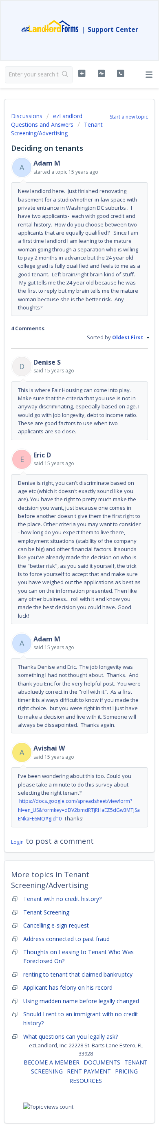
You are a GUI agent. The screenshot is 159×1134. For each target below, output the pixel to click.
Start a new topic (129, 116)
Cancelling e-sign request (56, 925)
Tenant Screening (46, 912)
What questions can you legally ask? (70, 1036)
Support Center (113, 29)
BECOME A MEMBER (52, 1062)
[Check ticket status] (101, 73)
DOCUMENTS (102, 1062)
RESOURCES (85, 1081)
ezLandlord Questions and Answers (46, 120)
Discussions (26, 116)
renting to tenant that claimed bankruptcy (77, 974)
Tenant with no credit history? (62, 899)
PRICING (126, 1071)
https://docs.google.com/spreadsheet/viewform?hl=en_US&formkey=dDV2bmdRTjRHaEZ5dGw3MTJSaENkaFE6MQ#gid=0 (79, 810)
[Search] (65, 75)
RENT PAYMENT (89, 1071)
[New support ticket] (81, 73)
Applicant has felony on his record (68, 987)
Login (17, 841)
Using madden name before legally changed (81, 1001)
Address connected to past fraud (66, 939)
